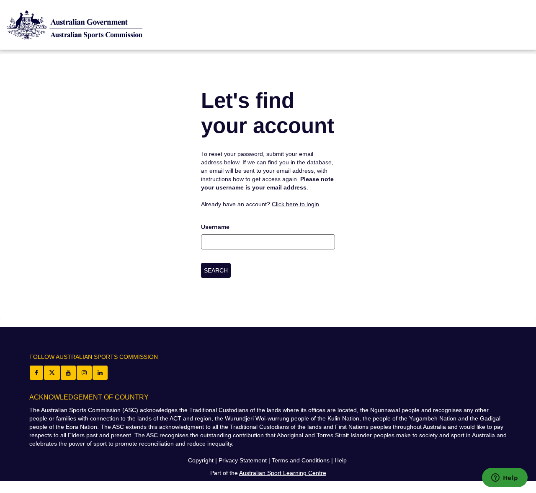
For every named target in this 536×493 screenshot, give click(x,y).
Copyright (201, 460)
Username (215, 226)
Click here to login (295, 204)
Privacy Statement (243, 460)
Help (341, 460)
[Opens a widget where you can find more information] (505, 478)
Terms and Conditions (301, 460)
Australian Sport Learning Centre (282, 473)
